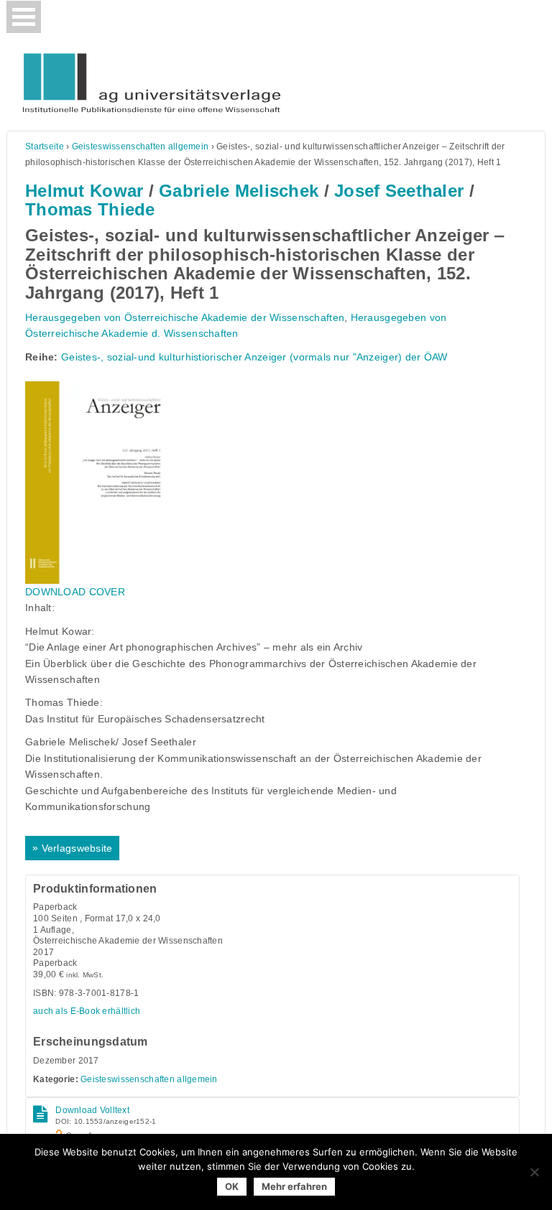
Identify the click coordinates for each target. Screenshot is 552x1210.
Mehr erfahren (294, 1186)
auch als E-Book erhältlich (86, 1011)
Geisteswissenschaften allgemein (140, 146)
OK (232, 1186)
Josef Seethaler (399, 190)
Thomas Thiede (90, 209)
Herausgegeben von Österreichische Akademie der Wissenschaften (184, 317)
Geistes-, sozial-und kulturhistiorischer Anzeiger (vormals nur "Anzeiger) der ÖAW (254, 357)
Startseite (44, 146)
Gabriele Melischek (238, 190)
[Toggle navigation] (23, 17)
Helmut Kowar (84, 190)
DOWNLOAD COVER (75, 591)
